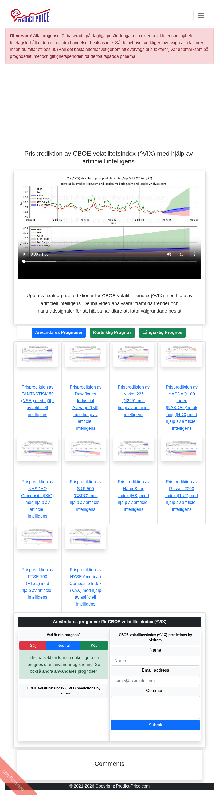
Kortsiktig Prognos (112, 332)
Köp (94, 645)
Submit (155, 725)
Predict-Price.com (133, 786)
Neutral (63, 645)
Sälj (33, 645)
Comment (155, 690)
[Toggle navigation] (200, 15)
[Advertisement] (109, 108)
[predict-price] (31, 15)
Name (155, 650)
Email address (155, 670)
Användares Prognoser (59, 332)
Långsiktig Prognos (162, 332)
